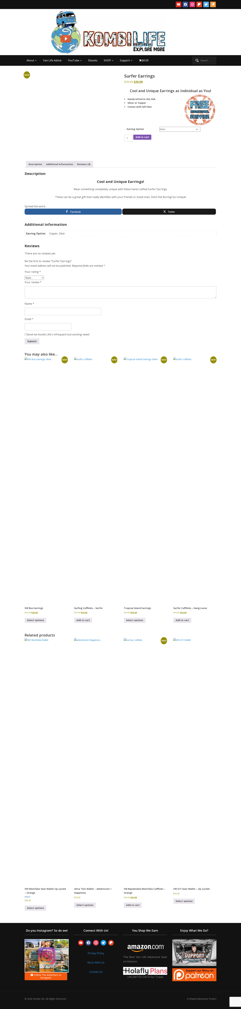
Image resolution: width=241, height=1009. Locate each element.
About (30, 60)
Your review (33, 282)
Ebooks (92, 60)
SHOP (107, 60)
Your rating (33, 272)
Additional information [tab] (59, 164)
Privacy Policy (96, 953)
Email (29, 319)
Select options (35, 620)
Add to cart (142, 137)
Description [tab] (35, 164)
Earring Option (135, 129)
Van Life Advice (52, 60)
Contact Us (96, 972)
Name (29, 303)
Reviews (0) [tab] (83, 164)
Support (125, 60)
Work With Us (95, 962)
